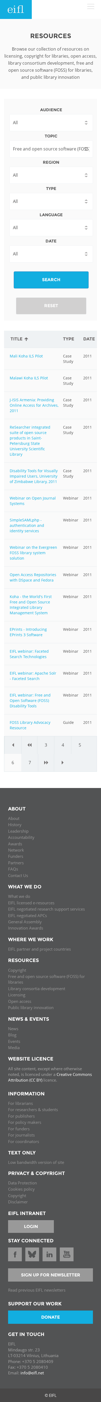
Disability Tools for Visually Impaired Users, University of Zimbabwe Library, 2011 (34, 476)
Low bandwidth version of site (36, 1162)
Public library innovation (31, 1007)
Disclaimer (18, 1201)
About (13, 818)
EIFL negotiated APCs (27, 915)
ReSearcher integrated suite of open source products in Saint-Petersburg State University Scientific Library (30, 441)
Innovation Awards (25, 928)
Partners (16, 862)
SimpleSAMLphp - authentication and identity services (27, 525)
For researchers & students (33, 1109)
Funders (15, 856)
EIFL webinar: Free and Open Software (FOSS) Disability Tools (30, 700)
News (13, 1028)
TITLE (16, 339)
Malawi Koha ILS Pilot (29, 377)
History (15, 824)
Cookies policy (21, 1189)
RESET (51, 305)
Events (14, 1041)
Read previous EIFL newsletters (36, 1290)
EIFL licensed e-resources (31, 902)
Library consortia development (36, 988)
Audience (51, 109)
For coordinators (23, 1141)
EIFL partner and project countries (39, 949)
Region (51, 162)
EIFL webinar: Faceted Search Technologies (29, 654)
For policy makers (24, 1122)
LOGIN (31, 1226)
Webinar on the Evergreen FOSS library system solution (33, 553)
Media (14, 1047)
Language (51, 214)
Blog (12, 1034)
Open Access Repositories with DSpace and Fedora (33, 577)
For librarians (20, 1103)
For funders (19, 1128)
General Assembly (25, 921)
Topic (51, 136)
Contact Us (18, 875)
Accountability (21, 837)
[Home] (16, 9)
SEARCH (51, 279)
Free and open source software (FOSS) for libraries (46, 979)
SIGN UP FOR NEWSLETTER (50, 1275)
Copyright (17, 970)
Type (51, 188)
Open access (19, 1001)
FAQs (13, 869)
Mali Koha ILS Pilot (26, 356)
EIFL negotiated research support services (46, 909)
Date (51, 241)
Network (16, 850)
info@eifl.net (32, 1372)
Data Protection (22, 1183)
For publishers (21, 1116)
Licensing (16, 994)
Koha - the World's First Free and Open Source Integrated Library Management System (31, 604)
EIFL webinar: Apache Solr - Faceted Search (33, 676)
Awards (15, 843)
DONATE (50, 1317)
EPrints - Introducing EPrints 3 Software (28, 632)
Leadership (18, 831)
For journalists (21, 1135)
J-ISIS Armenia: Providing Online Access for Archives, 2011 (34, 405)
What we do (19, 896)
